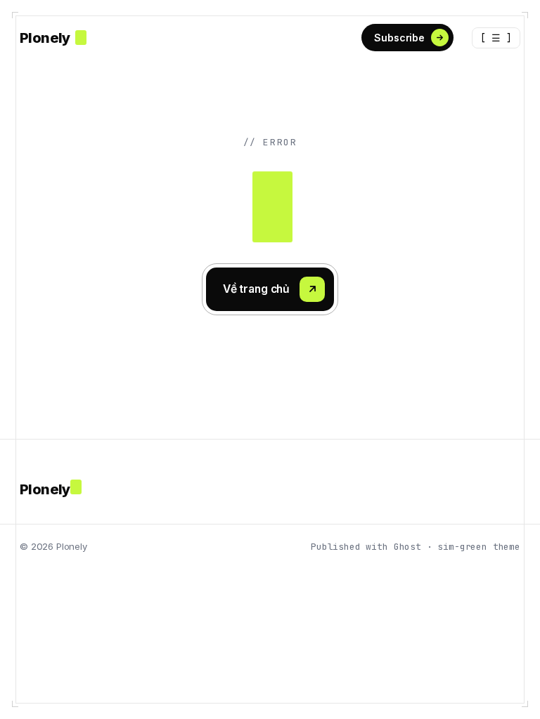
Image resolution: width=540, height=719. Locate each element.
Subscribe (399, 38)
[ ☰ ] (496, 38)
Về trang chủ (256, 289)
